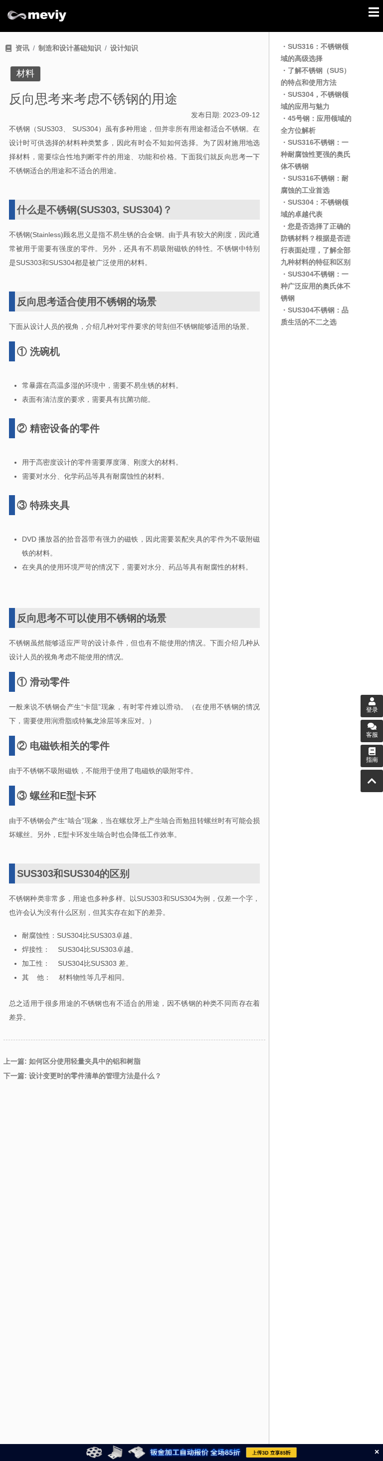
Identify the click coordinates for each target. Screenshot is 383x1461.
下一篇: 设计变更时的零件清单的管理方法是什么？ (82, 1076)
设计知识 (124, 48)
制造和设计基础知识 (69, 48)
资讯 (22, 48)
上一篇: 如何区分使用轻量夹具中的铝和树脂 (72, 1061)
